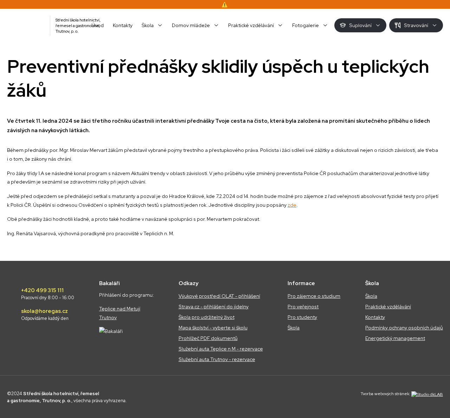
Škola (294, 327)
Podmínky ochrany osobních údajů (404, 327)
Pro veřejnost (303, 306)
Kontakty (375, 317)
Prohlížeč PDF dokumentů (208, 338)
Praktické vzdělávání (388, 306)
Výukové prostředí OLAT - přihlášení (219, 296)
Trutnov (108, 317)
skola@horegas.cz (45, 314)
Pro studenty (302, 317)
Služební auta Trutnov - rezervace (217, 359)
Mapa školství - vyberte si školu (213, 327)
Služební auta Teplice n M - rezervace (221, 349)
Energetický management (395, 338)
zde (292, 205)
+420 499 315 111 (47, 294)
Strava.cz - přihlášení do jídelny (214, 306)
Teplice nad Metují (119, 309)
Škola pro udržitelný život (206, 317)
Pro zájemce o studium (314, 296)
